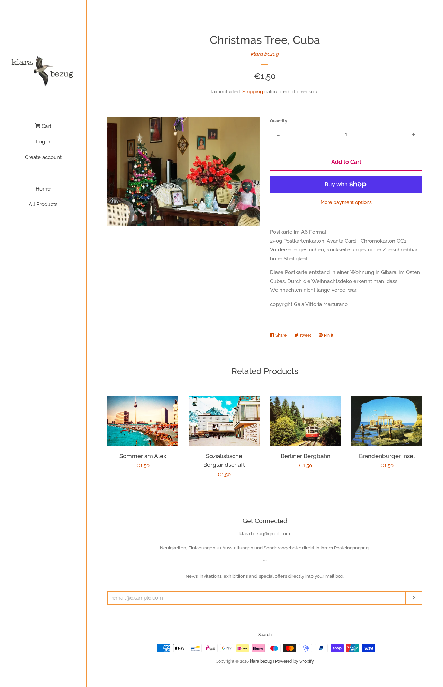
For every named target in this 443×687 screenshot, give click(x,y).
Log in (43, 142)
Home (43, 189)
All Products (43, 204)
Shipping (252, 92)
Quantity (278, 121)
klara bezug (265, 54)
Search (265, 634)
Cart (45, 126)
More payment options (346, 202)
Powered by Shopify (294, 661)
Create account (43, 157)
